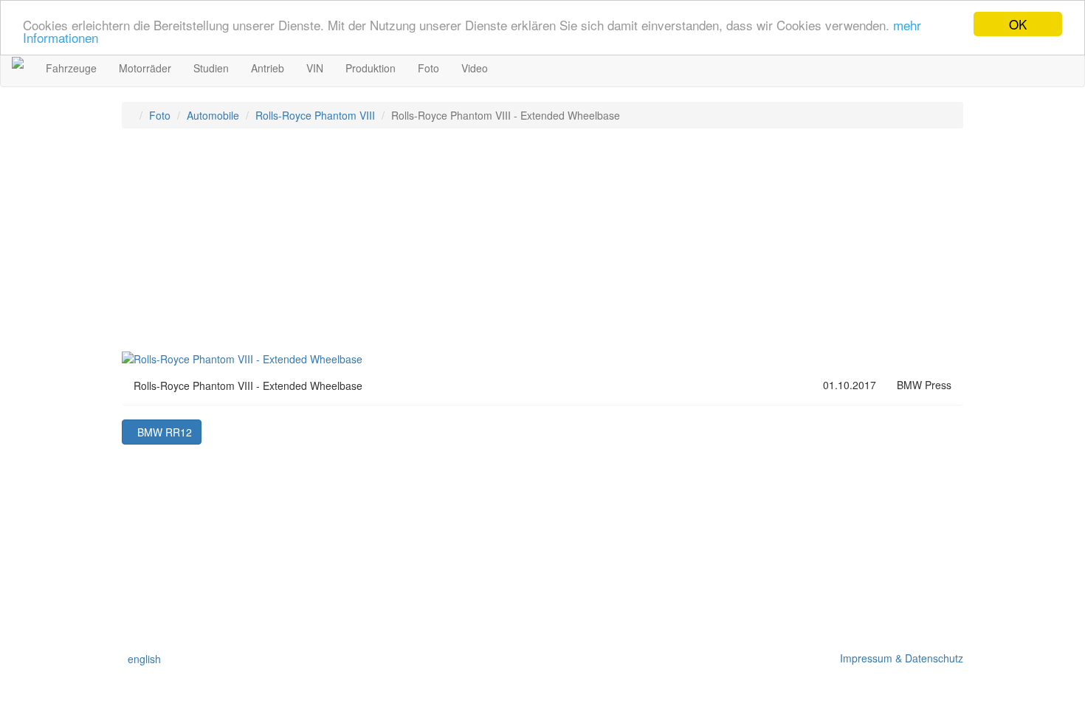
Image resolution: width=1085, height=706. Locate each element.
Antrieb (267, 68)
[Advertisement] (542, 246)
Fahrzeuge (71, 68)
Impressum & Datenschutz (898, 658)
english (141, 658)
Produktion (370, 68)
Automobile (213, 115)
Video (474, 68)
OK (1018, 24)
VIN (314, 68)
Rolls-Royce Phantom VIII (315, 115)
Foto (428, 68)
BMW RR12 (161, 432)
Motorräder (145, 68)
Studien (211, 68)
